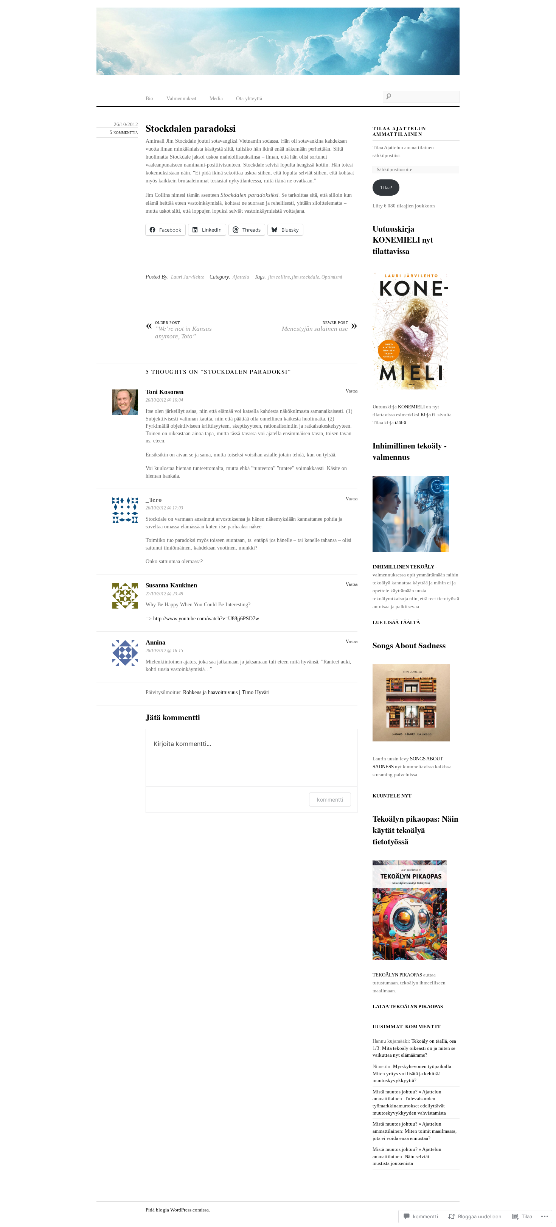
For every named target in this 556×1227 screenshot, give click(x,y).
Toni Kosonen (164, 392)
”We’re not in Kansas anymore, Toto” (179, 330)
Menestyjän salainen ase (319, 326)
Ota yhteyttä (249, 98)
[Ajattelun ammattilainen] (278, 43)
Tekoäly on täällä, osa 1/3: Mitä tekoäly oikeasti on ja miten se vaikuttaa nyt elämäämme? (414, 1048)
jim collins (279, 277)
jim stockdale (305, 277)
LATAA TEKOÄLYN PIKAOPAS (408, 1006)
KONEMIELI (411, 407)
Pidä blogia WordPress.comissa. (178, 1210)
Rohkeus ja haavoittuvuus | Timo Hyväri (226, 692)
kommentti (330, 799)
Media (216, 98)
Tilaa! (386, 187)
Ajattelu (241, 277)
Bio (149, 98)
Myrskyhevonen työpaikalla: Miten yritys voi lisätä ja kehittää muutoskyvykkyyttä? (413, 1073)
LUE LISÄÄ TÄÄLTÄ (396, 622)
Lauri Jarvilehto (188, 277)
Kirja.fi (428, 414)
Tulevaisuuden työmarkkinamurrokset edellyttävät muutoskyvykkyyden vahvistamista (409, 1105)
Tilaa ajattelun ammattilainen (399, 131)
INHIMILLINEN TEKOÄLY (403, 567)
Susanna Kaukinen (171, 585)
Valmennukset (181, 98)
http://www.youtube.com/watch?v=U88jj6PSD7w (206, 618)
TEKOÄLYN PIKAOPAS (397, 975)
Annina (156, 642)
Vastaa (351, 391)
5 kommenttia (124, 132)
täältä (400, 422)
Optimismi (331, 277)
